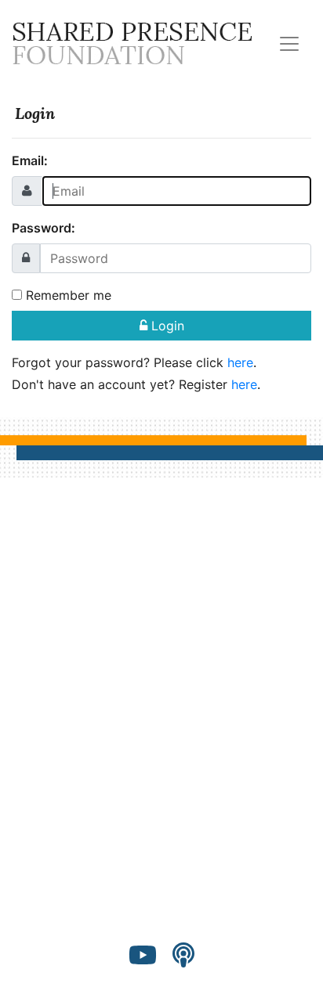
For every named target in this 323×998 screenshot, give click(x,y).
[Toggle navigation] (289, 44)
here (240, 362)
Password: (43, 228)
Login (165, 325)
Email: (30, 160)
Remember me (66, 295)
